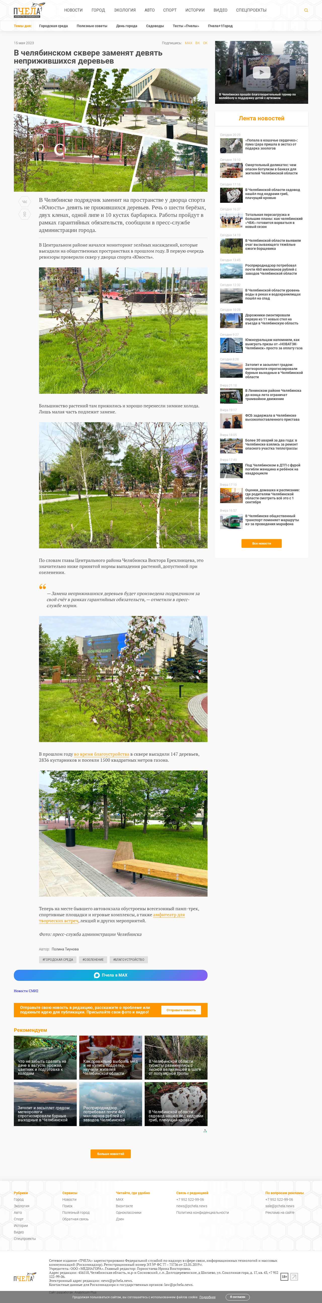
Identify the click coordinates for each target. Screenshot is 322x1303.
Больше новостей (110, 1154)
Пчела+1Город (220, 26)
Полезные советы (92, 26)
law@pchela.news (178, 1284)
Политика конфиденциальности (202, 1213)
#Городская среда (58, 959)
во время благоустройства (101, 754)
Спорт (170, 10)
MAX (188, 43)
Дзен (120, 1219)
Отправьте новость (181, 1010)
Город (98, 10)
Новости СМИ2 (26, 990)
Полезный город (76, 1213)
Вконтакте (124, 1206)
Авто (150, 10)
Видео (220, 10)
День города (126, 26)
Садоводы (155, 26)
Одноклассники (128, 1213)
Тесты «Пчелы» (186, 26)
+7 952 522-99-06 (190, 1199)
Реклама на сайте (279, 1213)
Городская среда (53, 26)
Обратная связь (75, 1219)
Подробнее (207, 1297)
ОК (205, 43)
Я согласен (237, 1297)
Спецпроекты (251, 10)
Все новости (261, 543)
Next (304, 72)
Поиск (67, 1206)
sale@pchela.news (279, 1206)
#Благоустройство (128, 959)
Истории (195, 10)
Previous (219, 72)
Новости (73, 10)
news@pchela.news (191, 1206)
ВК (197, 43)
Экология (125, 10)
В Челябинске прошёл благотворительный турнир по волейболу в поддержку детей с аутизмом (257, 96)
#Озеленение (93, 959)
